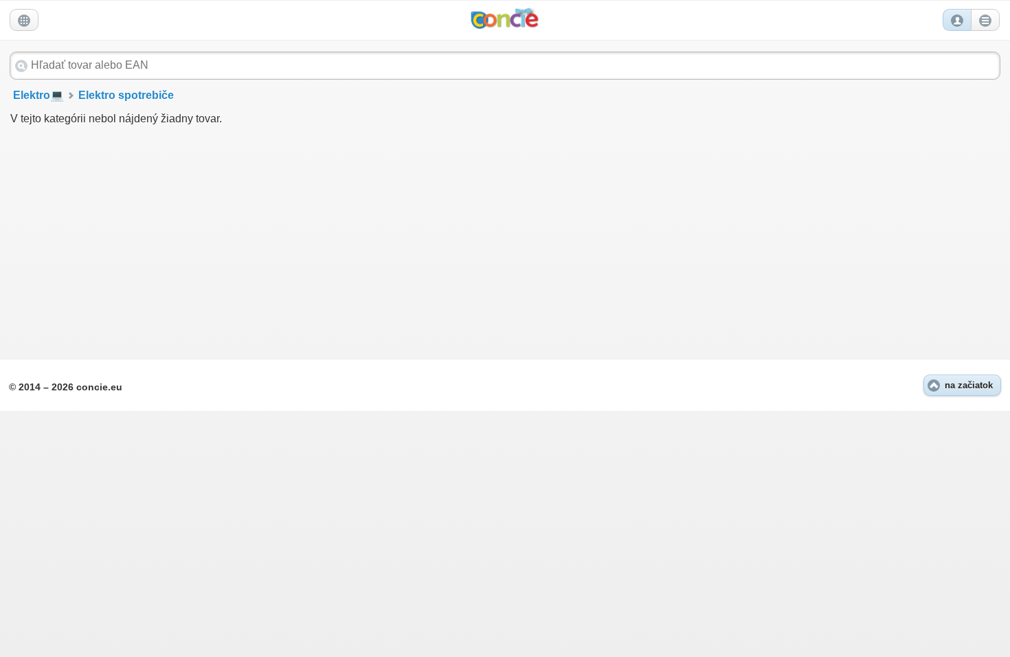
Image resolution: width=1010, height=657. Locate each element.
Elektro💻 (38, 95)
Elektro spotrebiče (126, 95)
